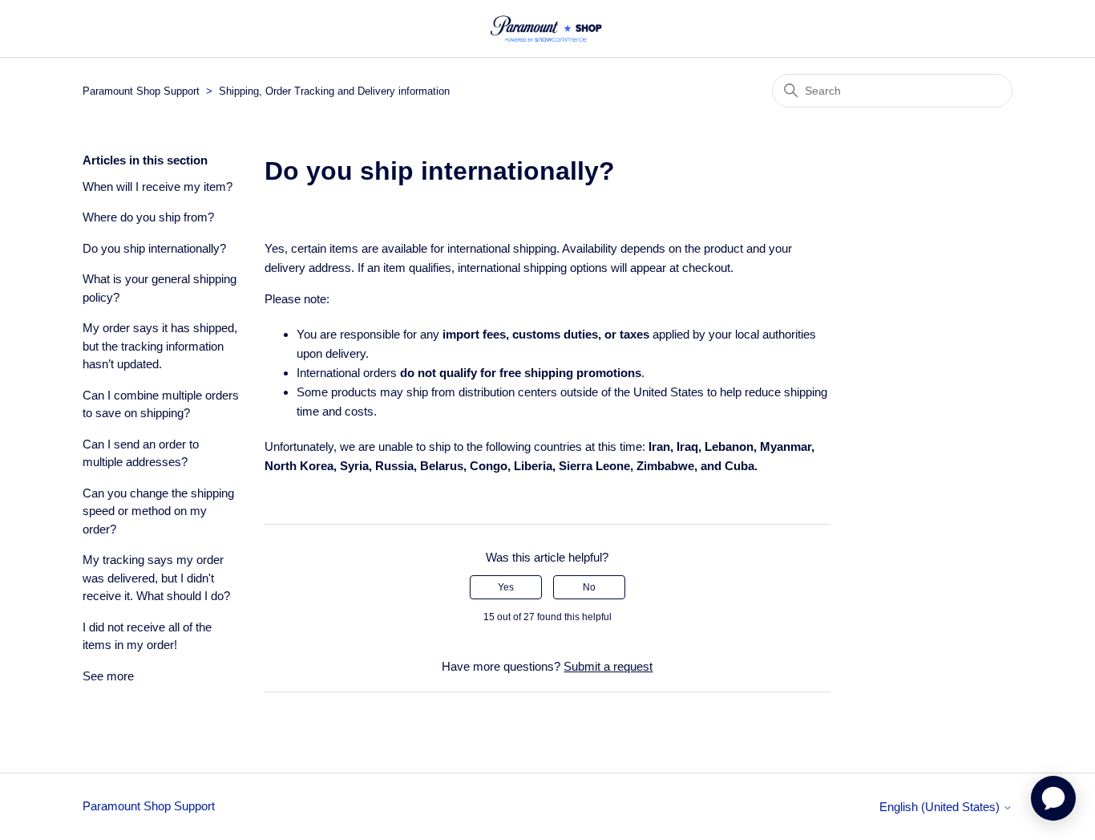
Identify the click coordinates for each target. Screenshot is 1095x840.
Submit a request (608, 666)
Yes (506, 587)
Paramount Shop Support (141, 91)
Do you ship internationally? (154, 248)
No (589, 587)
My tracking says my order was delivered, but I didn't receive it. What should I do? (156, 578)
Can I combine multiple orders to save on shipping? (161, 404)
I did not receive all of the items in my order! (147, 636)
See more (108, 676)
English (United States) (941, 807)
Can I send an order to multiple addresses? (141, 453)
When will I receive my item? (157, 186)
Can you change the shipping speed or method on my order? (158, 511)
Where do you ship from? (148, 217)
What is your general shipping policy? (159, 288)
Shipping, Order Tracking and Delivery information (334, 91)
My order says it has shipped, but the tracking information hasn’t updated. (160, 346)
